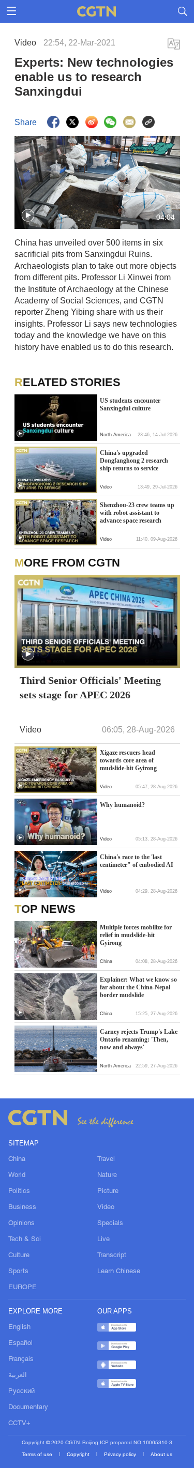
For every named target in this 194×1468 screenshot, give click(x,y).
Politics (19, 1191)
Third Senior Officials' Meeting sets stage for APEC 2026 (90, 687)
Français (21, 1359)
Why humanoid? (122, 804)
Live (103, 1239)
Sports (18, 1271)
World (16, 1175)
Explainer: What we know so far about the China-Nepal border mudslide (138, 987)
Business (22, 1207)
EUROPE (22, 1287)
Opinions (21, 1223)
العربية (17, 1375)
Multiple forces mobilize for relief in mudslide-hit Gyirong (136, 935)
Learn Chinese (118, 1271)
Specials (110, 1223)
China (16, 1159)
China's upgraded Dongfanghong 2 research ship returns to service (134, 460)
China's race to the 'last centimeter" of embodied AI (136, 860)
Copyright (79, 1454)
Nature (107, 1175)
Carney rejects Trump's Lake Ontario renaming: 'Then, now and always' (138, 1039)
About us (161, 1454)
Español (20, 1343)
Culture (18, 1255)
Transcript (111, 1255)
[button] (28, 215)
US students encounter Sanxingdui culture (130, 404)
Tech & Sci (24, 1239)
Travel (106, 1159)
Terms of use (38, 1454)
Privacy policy (121, 1454)
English (19, 1327)
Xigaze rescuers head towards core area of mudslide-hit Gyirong (128, 760)
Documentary (28, 1407)
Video (105, 1207)
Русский (21, 1391)
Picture (107, 1191)
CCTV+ (19, 1423)
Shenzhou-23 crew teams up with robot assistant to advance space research (137, 512)
